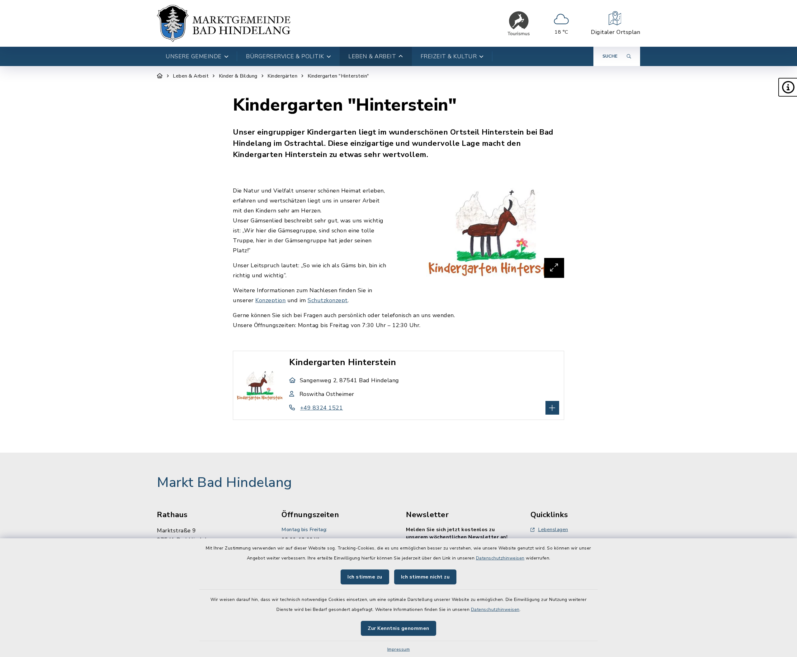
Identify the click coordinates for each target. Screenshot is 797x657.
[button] (787, 87)
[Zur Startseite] (160, 76)
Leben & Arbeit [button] (372, 56)
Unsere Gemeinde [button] (194, 56)
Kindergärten (282, 76)
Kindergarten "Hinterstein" (338, 76)
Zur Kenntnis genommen (398, 628)
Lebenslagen (553, 529)
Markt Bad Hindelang (224, 482)
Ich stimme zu (364, 577)
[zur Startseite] (223, 23)
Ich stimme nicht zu (425, 577)
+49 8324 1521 (321, 408)
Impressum (398, 649)
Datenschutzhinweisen (500, 558)
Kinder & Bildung (238, 76)
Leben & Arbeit (191, 76)
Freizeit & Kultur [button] (449, 56)
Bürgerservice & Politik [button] (285, 56)
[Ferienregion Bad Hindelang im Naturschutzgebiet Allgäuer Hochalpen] (519, 23)
